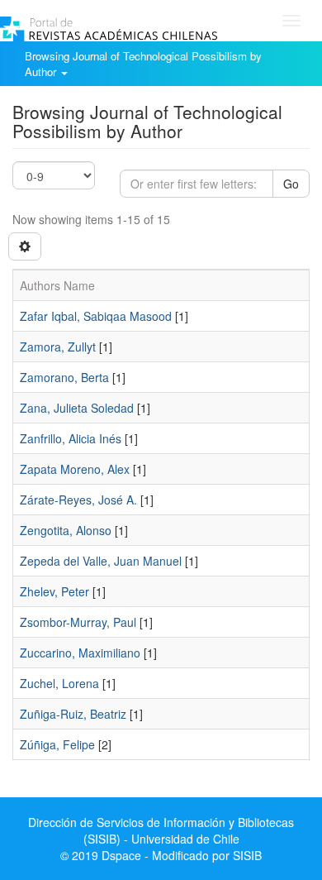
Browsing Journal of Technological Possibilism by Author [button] (143, 63)
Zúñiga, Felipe (57, 744)
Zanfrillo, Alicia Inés (70, 438)
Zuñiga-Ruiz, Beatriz (73, 713)
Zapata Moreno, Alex (75, 469)
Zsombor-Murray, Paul (78, 622)
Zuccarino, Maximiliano (80, 652)
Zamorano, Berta (64, 377)
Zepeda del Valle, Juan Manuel (101, 560)
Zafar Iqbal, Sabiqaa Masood (96, 316)
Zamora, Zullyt (58, 346)
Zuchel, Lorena (59, 683)
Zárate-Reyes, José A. (78, 499)
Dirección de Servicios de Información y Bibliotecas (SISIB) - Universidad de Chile (161, 830)
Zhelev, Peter (54, 591)
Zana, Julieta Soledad (77, 407)
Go (291, 183)
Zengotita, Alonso (65, 530)
